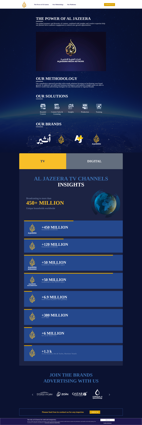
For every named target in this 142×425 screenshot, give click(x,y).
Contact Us (109, 4)
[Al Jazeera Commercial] (24, 4)
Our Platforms (71, 4)
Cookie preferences (107, 423)
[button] (31, 139)
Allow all (107, 420)
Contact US (94, 412)
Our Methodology (58, 4)
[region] (71, 421)
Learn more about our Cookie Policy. (52, 422)
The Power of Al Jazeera (41, 4)
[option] (43, 139)
